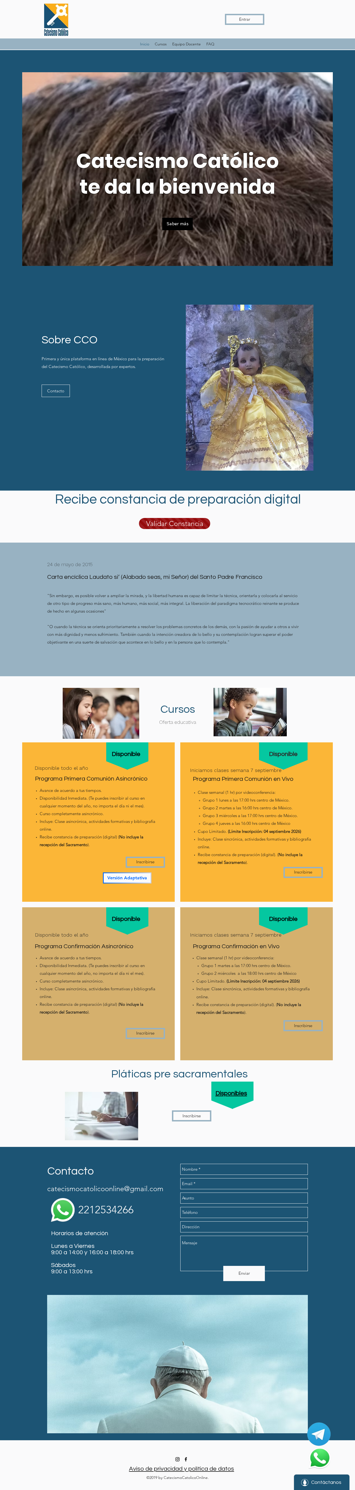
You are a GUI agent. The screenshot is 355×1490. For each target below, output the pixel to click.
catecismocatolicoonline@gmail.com (105, 1189)
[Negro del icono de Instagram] (177, 1459)
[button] (177, 224)
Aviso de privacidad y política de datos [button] (181, 1469)
